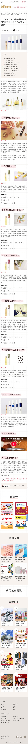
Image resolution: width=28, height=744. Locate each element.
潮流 (2, 706)
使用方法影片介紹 (9, 73)
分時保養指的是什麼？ (10, 58)
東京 (15, 7)
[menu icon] (1, 2)
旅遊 (14, 706)
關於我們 (3, 717)
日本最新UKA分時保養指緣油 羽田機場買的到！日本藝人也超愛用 (14, 13)
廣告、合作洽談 (5, 720)
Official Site (5, 475)
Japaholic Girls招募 (18, 718)
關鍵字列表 (16, 720)
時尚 (14, 708)
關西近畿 (22, 7)
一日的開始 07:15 (9, 60)
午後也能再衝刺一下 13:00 (11, 62)
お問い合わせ (5, 722)
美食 (2, 708)
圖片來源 (3, 111)
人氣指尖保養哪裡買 (10, 75)
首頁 (2, 13)
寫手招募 (3, 718)
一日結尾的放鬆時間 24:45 (11, 66)
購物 (14, 709)
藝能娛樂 (3, 709)
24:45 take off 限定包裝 (11, 71)
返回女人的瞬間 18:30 (10, 64)
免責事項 (15, 717)
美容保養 (7, 13)
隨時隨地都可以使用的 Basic (12, 69)
